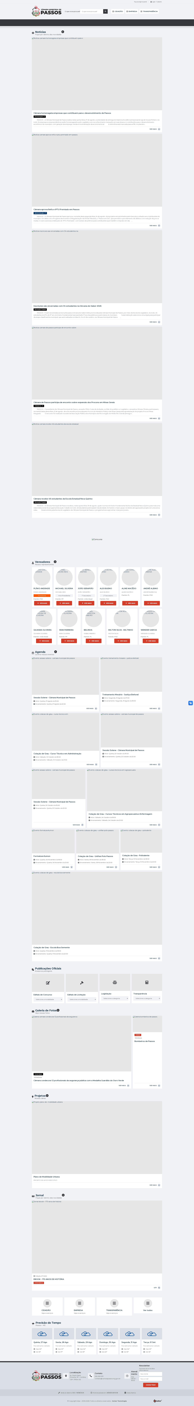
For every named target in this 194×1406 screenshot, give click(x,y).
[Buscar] (105, 11)
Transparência (140, 994)
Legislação (106, 994)
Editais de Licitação (76, 995)
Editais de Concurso (43, 995)
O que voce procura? (72, 11)
